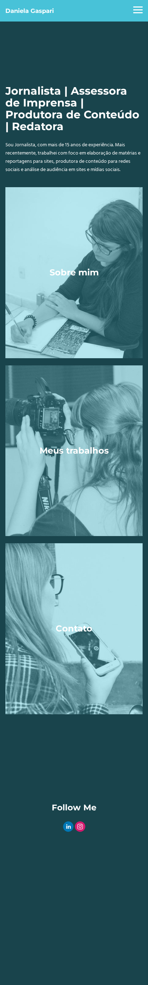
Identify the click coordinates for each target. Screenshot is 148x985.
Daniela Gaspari (29, 10)
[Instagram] (80, 826)
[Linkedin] (68, 826)
